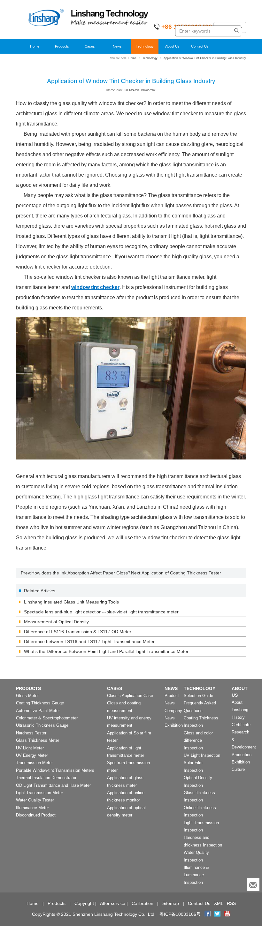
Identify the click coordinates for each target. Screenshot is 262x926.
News (117, 46)
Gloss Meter (27, 695)
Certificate (241, 724)
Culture (238, 769)
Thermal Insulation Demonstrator (46, 777)
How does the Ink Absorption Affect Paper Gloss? (80, 572)
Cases (90, 46)
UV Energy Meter (32, 755)
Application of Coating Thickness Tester (181, 572)
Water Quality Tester (35, 800)
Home (34, 46)
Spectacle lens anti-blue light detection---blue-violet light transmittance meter (101, 611)
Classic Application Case (130, 695)
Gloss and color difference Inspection (198, 740)
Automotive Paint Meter (38, 710)
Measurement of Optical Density (56, 621)
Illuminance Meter (32, 807)
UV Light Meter (30, 748)
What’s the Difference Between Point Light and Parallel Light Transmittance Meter (106, 651)
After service (112, 903)
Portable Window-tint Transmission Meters (55, 770)
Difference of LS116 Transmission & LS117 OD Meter (77, 631)
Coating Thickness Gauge (40, 703)
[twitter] (218, 914)
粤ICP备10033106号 (180, 914)
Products (62, 46)
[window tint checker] (131, 388)
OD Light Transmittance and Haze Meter (53, 785)
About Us (172, 46)
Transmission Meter (34, 762)
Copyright (84, 903)
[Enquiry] (253, 884)
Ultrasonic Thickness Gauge (42, 725)
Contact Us (200, 46)
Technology (145, 46)
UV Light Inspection (202, 755)
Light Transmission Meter (39, 792)
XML (218, 903)
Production (241, 754)
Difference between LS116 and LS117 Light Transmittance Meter (89, 641)
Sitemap (170, 903)
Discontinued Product (36, 815)
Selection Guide (198, 695)
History (238, 717)
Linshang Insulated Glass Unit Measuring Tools (71, 601)
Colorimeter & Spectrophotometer (47, 718)
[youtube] (227, 914)
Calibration (142, 903)
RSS (231, 903)
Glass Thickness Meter (37, 740)
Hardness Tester (31, 733)
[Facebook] (207, 914)
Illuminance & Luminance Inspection (196, 875)
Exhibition (174, 725)
